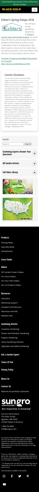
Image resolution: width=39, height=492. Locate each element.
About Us (5, 378)
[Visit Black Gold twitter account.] (20, 476)
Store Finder (6, 259)
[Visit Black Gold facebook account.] (11, 476)
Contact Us (6, 386)
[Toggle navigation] (34, 10)
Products (5, 237)
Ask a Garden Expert (10, 354)
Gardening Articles (9, 324)
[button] (19, 153)
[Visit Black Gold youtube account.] (4, 484)
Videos (4, 267)
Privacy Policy (7, 369)
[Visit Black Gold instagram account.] (4, 476)
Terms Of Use (7, 362)
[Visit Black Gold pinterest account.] (27, 476)
